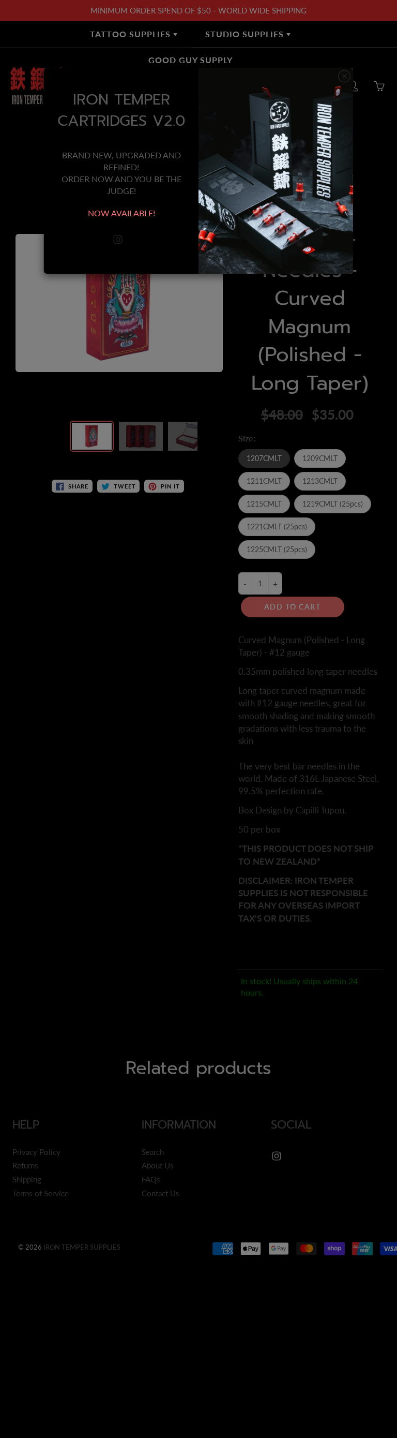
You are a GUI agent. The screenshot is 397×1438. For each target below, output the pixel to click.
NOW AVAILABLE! (121, 213)
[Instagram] (118, 240)
